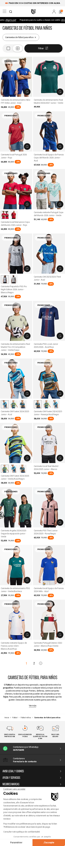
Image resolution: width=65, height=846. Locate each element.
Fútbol (15, 718)
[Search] (10, 11)
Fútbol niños (26, 718)
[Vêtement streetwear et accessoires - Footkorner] (33, 11)
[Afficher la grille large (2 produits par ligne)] (13, 48)
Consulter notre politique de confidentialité (21, 832)
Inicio (6, 718)
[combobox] (10, 11)
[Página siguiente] (40, 663)
